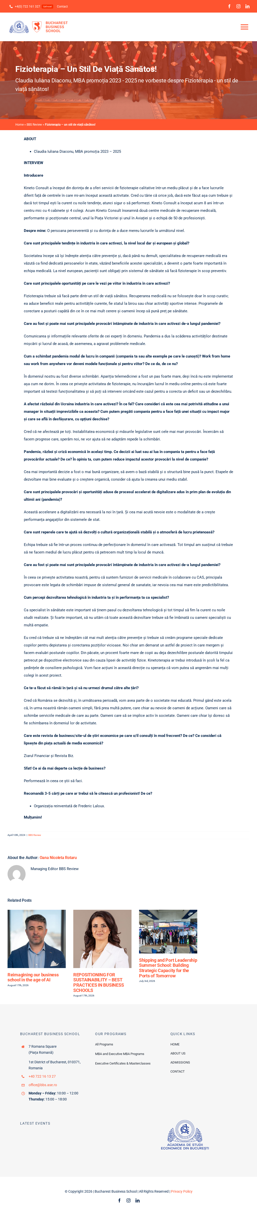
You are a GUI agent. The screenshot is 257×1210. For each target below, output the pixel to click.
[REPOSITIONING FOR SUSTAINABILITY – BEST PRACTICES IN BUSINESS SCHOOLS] (102, 912)
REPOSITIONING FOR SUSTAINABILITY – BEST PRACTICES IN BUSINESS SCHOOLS (98, 982)
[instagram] (238, 6)
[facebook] (229, 6)
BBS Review (34, 124)
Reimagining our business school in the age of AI (33, 977)
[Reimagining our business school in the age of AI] (37, 912)
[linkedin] (247, 6)
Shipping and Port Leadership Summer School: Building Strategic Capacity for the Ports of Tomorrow (168, 967)
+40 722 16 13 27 (42, 1076)
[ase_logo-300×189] (185, 1122)
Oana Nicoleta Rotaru (58, 857)
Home (19, 124)
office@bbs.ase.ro (43, 1085)
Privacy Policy (181, 1191)
